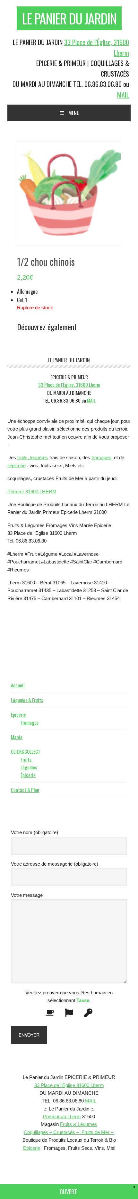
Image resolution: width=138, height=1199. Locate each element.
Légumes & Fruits (27, 699)
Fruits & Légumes (78, 1124)
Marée (16, 736)
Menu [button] (74, 113)
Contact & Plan (25, 789)
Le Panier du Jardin (69, 18)
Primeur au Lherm (62, 1116)
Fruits (26, 759)
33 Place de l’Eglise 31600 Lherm (69, 1085)
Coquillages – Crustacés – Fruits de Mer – (69, 1132)
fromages (101, 457)
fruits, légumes (32, 457)
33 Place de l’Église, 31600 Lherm (69, 384)
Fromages (30, 722)
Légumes (29, 767)
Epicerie (18, 714)
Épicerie (28, 774)
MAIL (123, 94)
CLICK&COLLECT (25, 751)
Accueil (17, 685)
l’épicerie (16, 465)
